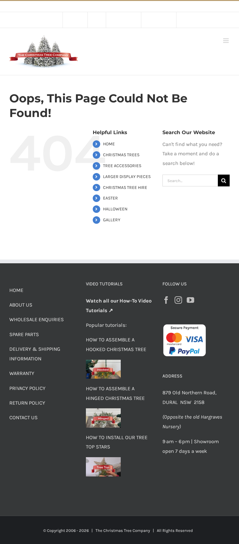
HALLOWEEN (115, 209)
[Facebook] (166, 300)
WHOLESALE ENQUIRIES (36, 319)
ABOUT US (20, 305)
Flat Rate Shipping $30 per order (133, 6)
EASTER (110, 198)
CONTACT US (23, 417)
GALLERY (111, 220)
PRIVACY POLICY (27, 388)
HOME (109, 144)
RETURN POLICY (27, 403)
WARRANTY (21, 373)
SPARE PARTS (24, 334)
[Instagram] (178, 300)
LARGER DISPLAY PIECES (127, 176)
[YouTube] (190, 300)
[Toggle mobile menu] (226, 40)
